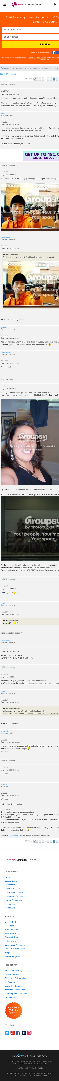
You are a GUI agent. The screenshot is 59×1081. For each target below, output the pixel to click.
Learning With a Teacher (16, 993)
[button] (54, 4)
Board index (7, 68)
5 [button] (51, 79)
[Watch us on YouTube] (12, 1033)
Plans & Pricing (11, 937)
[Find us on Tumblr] (24, 1033)
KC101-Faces (8, 74)
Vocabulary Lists (12, 888)
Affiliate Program (12, 956)
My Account (10, 982)
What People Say (12, 933)
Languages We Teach (15, 945)
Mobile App (10, 908)
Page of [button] (35, 79)
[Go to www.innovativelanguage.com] (29, 1055)
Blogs (7, 952)
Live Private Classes (14, 892)
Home (7, 877)
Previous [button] (40, 79)
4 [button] (48, 79)
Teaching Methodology (15, 990)
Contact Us (10, 997)
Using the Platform (13, 986)
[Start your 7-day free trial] (13, 1011)
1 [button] (43, 79)
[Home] (26, 7)
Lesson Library (11, 881)
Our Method (10, 922)
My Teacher (10, 904)
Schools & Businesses (15, 949)
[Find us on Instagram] (29, 1033)
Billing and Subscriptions (16, 978)
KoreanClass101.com (37, 1064)
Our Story (9, 926)
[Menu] (4, 4)
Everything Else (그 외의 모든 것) (26, 68)
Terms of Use (32, 57)
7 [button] (57, 79)
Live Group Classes (14, 896)
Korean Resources (13, 900)
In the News (10, 941)
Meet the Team (11, 929)
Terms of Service (35, 1076)
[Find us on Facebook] (18, 1033)
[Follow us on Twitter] (7, 1033)
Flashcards (10, 885)
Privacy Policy (41, 57)
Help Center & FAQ (13, 970)
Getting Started (12, 974)
